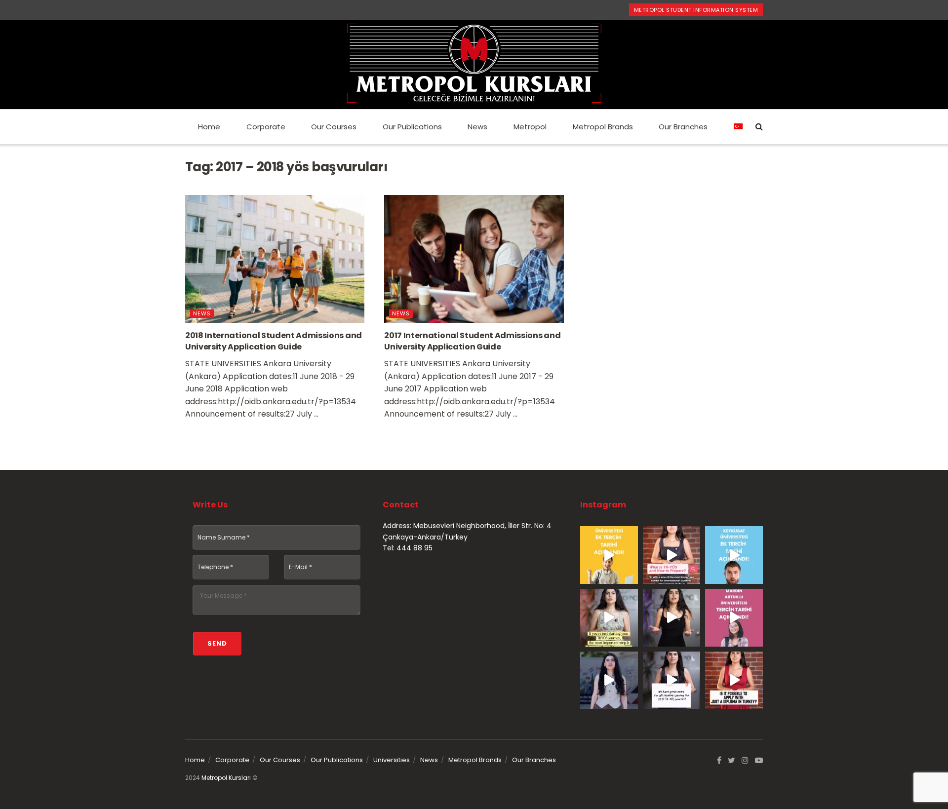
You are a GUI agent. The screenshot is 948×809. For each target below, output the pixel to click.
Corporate (265, 126)
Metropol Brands (603, 126)
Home (209, 126)
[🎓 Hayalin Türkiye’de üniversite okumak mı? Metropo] (672, 618)
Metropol (530, 126)
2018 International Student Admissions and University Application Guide (273, 341)
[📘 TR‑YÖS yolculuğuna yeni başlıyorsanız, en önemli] (609, 618)
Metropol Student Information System (696, 10)
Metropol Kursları (226, 777)
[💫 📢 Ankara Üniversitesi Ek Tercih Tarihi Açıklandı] (609, 555)
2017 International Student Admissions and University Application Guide (472, 341)
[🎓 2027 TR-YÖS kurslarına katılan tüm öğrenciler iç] (672, 680)
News (477, 126)
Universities (391, 760)
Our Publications (412, 126)
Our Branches (683, 126)
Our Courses (333, 126)
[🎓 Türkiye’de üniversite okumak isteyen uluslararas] (734, 680)
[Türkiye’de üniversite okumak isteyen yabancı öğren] (672, 555)
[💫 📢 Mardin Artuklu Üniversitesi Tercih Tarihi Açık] (734, 618)
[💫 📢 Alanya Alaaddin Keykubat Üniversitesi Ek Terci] (734, 555)
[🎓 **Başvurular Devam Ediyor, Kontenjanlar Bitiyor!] (609, 680)
